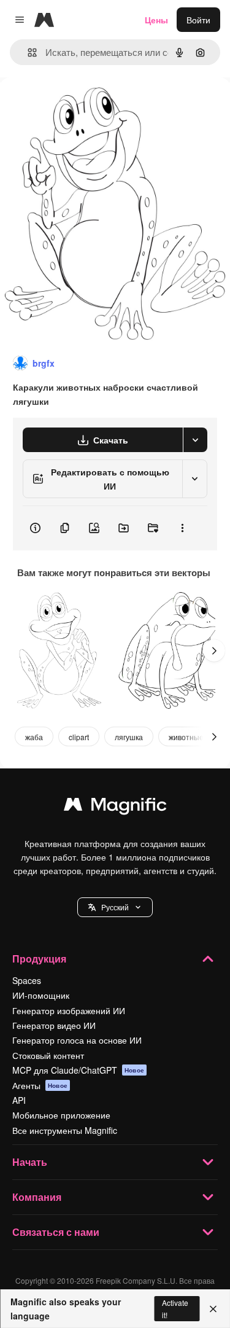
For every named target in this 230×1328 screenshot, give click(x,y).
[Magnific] (115, 807)
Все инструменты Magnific (64, 1130)
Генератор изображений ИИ (68, 1010)
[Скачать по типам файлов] (195, 440)
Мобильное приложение (61, 1115)
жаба (34, 737)
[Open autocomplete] (27, 52)
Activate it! (175, 1308)
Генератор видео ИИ (54, 1025)
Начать (29, 1162)
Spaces (26, 980)
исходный (82, 105)
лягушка (129, 737)
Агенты (39, 1085)
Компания (36, 1197)
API (19, 1100)
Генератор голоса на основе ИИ (77, 1040)
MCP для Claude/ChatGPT (78, 1070)
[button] (115, 907)
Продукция (39, 958)
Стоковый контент (48, 1055)
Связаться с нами (55, 1232)
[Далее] (214, 650)
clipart (79, 737)
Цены (156, 20)
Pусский (115, 907)
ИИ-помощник (40, 995)
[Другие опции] (182, 528)
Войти (198, 20)
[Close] (213, 1309)
